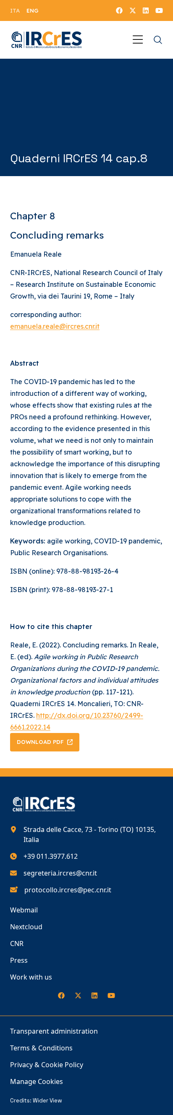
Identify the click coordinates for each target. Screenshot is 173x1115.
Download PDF (40, 741)
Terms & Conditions (41, 1048)
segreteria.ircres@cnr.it (60, 873)
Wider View (47, 1100)
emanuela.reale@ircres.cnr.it (55, 326)
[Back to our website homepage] (47, 39)
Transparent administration (54, 1031)
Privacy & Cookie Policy (46, 1064)
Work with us (31, 977)
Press (19, 960)
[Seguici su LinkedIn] (146, 10)
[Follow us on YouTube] (159, 10)
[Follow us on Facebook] (119, 10)
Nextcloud (26, 926)
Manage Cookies (36, 1081)
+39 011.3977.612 (51, 856)
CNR (17, 943)
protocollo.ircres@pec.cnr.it (67, 889)
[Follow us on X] (132, 10)
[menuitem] (15, 10)
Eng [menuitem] (32, 10)
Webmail (24, 910)
